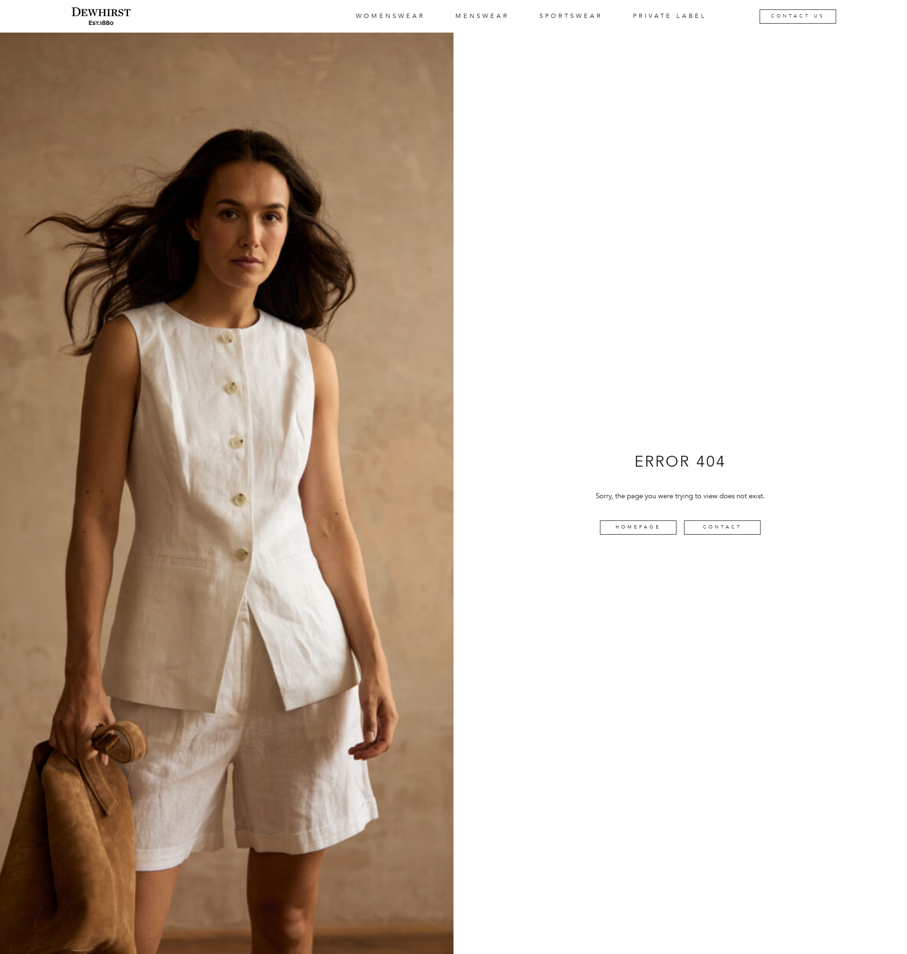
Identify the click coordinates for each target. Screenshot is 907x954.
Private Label (670, 16)
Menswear (482, 16)
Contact (722, 527)
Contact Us (798, 16)
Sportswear (571, 16)
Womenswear (390, 16)
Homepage (638, 527)
